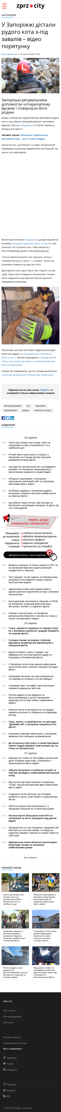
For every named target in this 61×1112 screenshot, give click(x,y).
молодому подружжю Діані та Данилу (31, 243)
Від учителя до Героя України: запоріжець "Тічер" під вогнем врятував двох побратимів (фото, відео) (33, 785)
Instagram (11, 1069)
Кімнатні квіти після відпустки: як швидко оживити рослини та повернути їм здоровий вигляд (33, 712)
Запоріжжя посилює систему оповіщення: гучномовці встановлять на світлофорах (31, 677)
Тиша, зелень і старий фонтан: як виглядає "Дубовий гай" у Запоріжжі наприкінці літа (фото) (32, 724)
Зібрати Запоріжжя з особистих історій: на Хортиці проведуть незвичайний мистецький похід (34, 773)
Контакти (8, 1022)
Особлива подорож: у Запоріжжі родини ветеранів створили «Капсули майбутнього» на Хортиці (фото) (32, 493)
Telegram (45, 389)
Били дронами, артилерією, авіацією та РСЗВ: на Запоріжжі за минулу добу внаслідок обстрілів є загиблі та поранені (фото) (33, 604)
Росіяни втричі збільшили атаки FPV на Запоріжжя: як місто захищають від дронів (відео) (32, 818)
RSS (8, 1096)
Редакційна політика (15, 1043)
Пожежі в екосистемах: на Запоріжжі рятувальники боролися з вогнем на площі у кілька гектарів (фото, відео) (33, 616)
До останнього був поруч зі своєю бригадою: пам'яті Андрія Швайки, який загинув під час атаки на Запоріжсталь (34, 746)
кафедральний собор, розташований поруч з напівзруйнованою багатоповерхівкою (29, 361)
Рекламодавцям (12, 1016)
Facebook (11, 1057)
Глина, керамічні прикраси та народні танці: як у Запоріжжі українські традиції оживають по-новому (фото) (34, 631)
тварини (40, 405)
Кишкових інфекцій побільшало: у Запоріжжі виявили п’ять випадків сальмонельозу (33, 735)
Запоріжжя (9, 15)
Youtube (10, 1090)
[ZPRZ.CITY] (30, 5)
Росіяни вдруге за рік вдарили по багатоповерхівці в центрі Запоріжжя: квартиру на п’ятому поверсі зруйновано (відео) (31, 699)
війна (25, 410)
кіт (28, 405)
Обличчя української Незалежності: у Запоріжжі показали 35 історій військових (31, 807)
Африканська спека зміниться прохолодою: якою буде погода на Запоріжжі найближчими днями (33, 845)
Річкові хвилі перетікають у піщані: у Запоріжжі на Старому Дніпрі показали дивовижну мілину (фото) (30, 457)
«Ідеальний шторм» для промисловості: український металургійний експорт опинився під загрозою (34, 592)
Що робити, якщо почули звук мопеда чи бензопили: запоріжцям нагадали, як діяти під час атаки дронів (34, 505)
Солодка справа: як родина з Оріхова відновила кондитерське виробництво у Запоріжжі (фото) (31, 643)
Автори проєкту (12, 1037)
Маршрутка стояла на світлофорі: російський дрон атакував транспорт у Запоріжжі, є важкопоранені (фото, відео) (33, 761)
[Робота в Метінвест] (30, 537)
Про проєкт (9, 1010)
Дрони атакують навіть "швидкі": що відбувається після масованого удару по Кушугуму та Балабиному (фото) (30, 655)
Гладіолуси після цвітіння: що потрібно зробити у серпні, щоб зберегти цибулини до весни (33, 797)
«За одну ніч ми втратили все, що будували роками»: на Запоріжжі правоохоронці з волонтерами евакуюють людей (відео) (32, 469)
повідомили (26, 125)
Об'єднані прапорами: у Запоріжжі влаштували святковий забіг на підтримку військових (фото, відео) (31, 481)
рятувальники (12, 405)
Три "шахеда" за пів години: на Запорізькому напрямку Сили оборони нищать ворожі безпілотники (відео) (33, 580)
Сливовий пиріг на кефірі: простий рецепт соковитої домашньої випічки (32, 686)
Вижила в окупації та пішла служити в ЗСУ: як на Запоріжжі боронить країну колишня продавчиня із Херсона (33, 568)
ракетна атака (42, 410)
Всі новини (30, 857)
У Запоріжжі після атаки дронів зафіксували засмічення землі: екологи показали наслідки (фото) (33, 667)
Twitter (10, 1063)
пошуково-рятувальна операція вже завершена (27, 374)
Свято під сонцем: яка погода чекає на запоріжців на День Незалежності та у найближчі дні (29, 445)
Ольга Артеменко (10, 54)
